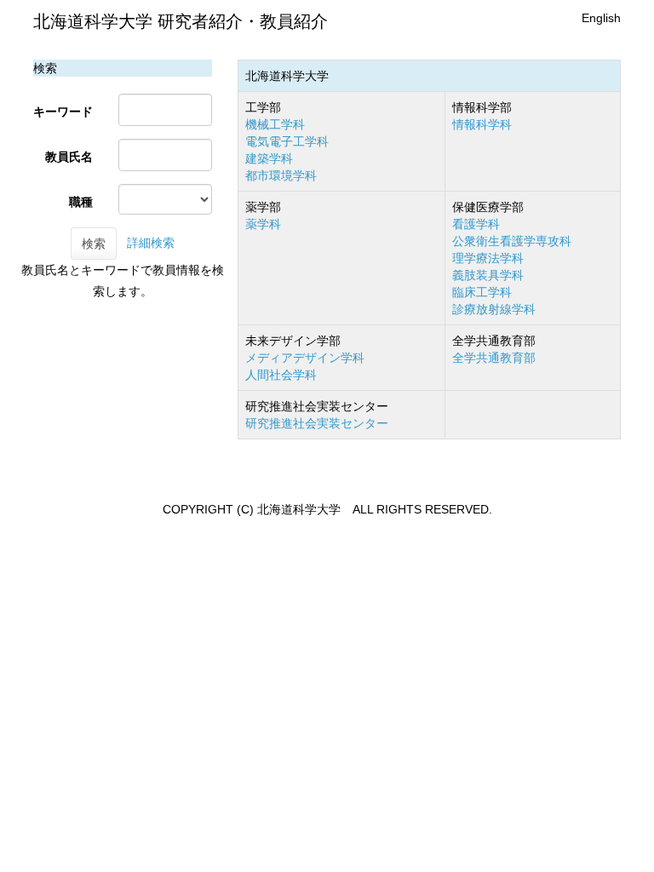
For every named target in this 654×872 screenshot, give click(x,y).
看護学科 (476, 224)
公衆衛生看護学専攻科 (511, 241)
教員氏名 (69, 157)
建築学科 (269, 158)
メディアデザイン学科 (304, 357)
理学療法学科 (488, 258)
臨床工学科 (482, 292)
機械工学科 (275, 124)
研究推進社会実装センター (316, 423)
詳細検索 (151, 243)
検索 (94, 243)
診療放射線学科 (494, 309)
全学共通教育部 (494, 357)
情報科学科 (482, 124)
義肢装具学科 (488, 275)
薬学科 (263, 224)
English (601, 18)
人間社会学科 (281, 375)
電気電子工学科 (287, 141)
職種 (81, 202)
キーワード (63, 111)
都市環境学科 (281, 175)
